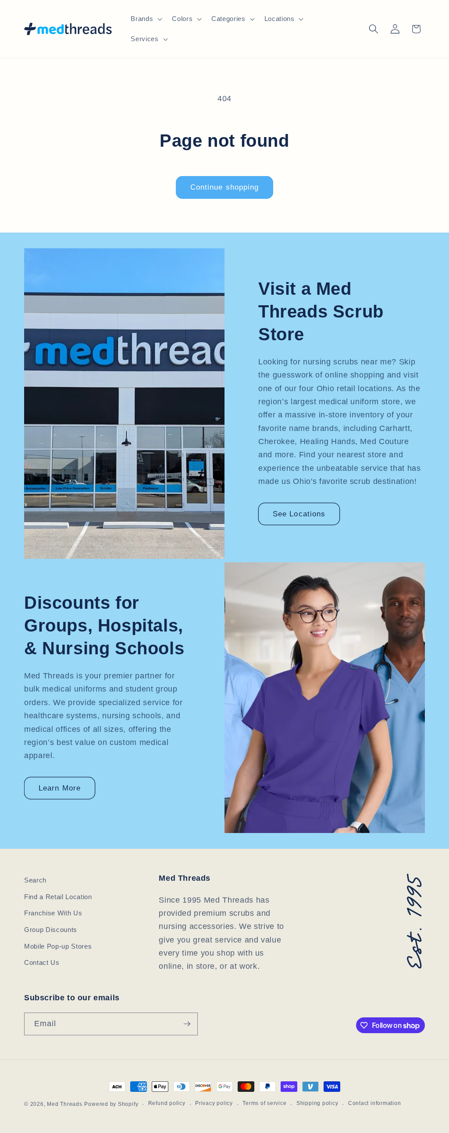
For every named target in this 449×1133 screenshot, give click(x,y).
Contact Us (42, 962)
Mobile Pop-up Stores (58, 946)
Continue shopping (224, 187)
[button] (145, 19)
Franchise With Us (53, 913)
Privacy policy (214, 1103)
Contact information (374, 1103)
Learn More (60, 788)
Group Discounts (50, 929)
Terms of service (264, 1103)
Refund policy (166, 1103)
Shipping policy (317, 1103)
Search (35, 880)
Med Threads (64, 1104)
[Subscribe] (186, 1024)
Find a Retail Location (58, 896)
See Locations (299, 514)
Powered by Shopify (111, 1104)
